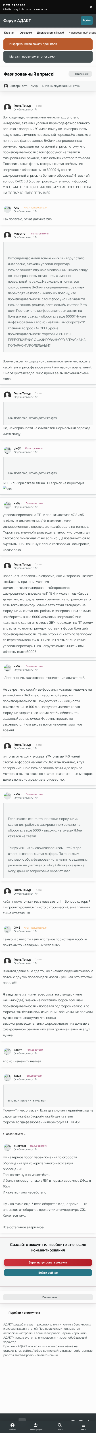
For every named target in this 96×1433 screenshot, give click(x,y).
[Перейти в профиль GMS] (7, 929)
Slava (17, 1076)
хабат (18, 503)
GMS (17, 927)
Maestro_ (20, 234)
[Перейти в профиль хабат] (7, 505)
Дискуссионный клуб (65, 86)
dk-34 (17, 448)
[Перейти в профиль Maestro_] (7, 235)
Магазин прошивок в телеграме (32, 56)
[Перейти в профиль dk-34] (7, 450)
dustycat (20, 1146)
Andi (17, 208)
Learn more (7, 7)
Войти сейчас (48, 1273)
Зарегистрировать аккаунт (48, 1262)
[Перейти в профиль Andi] (7, 209)
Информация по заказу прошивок (33, 44)
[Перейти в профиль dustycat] (7, 1147)
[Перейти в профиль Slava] (7, 1077)
